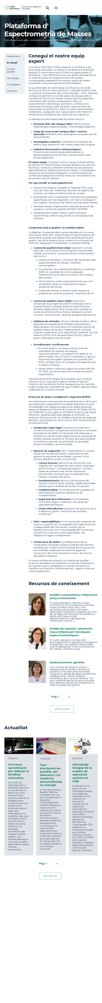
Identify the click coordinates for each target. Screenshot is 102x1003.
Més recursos (62, 709)
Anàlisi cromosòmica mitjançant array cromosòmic (74, 596)
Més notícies (50, 876)
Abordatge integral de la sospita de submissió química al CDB (82, 773)
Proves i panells (11, 70)
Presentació (13, 56)
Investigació (13, 84)
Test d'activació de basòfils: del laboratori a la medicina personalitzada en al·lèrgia (51, 775)
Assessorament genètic (67, 662)
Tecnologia (13, 78)
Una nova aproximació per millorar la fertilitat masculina (18, 771)
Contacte (12, 91)
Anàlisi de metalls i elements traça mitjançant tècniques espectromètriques (71, 632)
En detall (12, 63)
